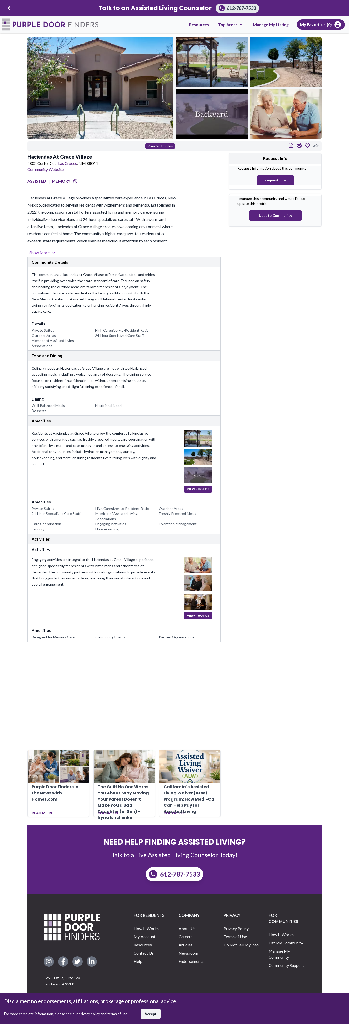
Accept (151, 1013)
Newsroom (188, 953)
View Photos (198, 489)
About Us (187, 928)
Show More (39, 252)
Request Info (275, 180)
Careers (185, 936)
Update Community (275, 215)
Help (138, 961)
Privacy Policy (236, 928)
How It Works (146, 928)
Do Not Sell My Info (241, 944)
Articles (185, 944)
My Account (144, 936)
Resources (199, 24)
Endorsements (191, 961)
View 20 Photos (160, 146)
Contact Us (144, 953)
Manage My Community (279, 954)
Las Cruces (67, 163)
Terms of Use (235, 936)
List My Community (286, 942)
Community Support (286, 965)
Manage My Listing (271, 24)
